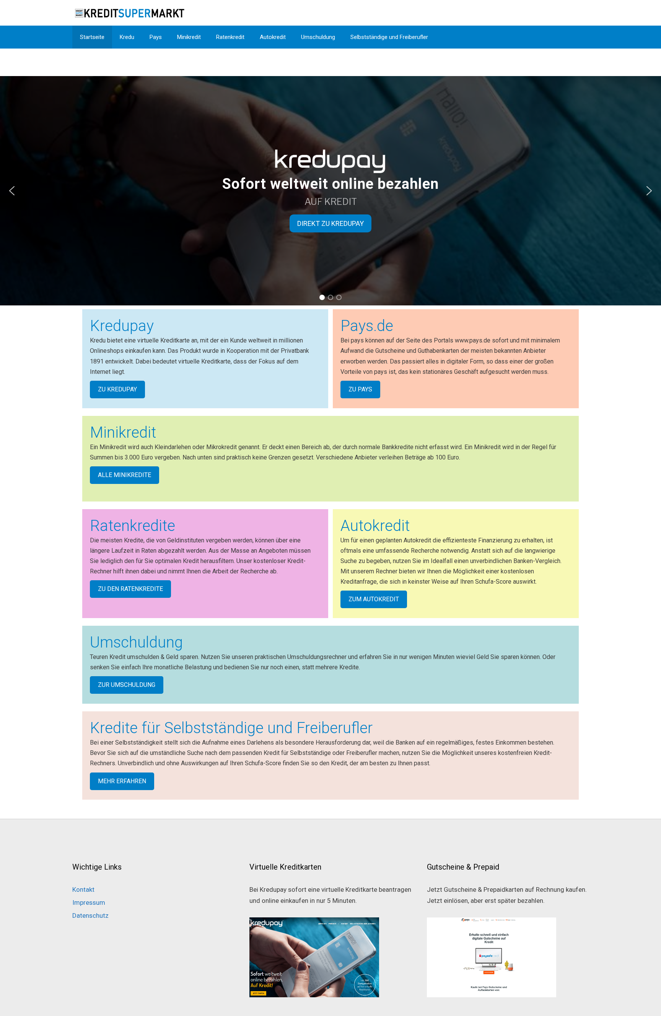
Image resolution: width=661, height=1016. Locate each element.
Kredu (127, 37)
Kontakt (83, 889)
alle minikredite (124, 475)
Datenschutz (90, 915)
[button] (12, 191)
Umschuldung (318, 37)
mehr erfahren (122, 781)
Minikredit (189, 37)
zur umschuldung (126, 684)
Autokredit (273, 37)
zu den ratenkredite (130, 588)
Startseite (92, 37)
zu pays (360, 389)
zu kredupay (117, 389)
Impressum (88, 902)
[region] (330, 190)
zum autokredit (373, 599)
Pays (156, 37)
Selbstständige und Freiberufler (389, 37)
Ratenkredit (230, 37)
